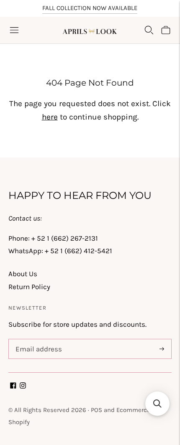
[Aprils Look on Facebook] (13, 386)
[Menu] (14, 30)
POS (96, 410)
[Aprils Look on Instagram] (23, 386)
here (50, 117)
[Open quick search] (149, 30)
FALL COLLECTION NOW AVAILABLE (89, 8)
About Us (22, 274)
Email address (37, 340)
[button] (157, 404)
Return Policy (29, 286)
